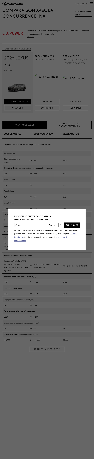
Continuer (71, 225)
